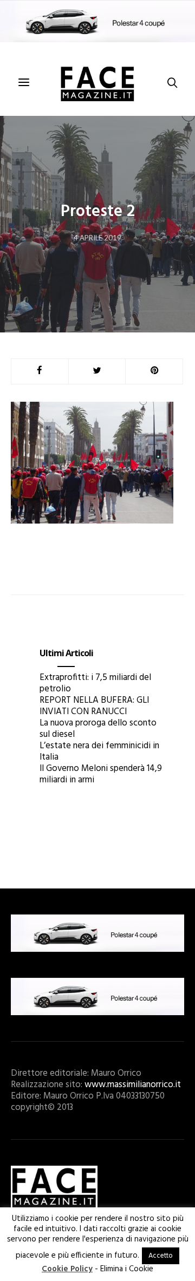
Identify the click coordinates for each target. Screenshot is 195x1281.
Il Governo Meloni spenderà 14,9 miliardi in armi (101, 774)
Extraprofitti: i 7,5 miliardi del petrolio (95, 683)
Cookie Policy (67, 1269)
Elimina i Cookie (126, 1269)
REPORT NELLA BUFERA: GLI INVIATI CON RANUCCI (94, 706)
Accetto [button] (160, 1256)
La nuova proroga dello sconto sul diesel (98, 729)
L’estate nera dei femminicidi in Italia (99, 751)
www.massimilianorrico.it (132, 1084)
